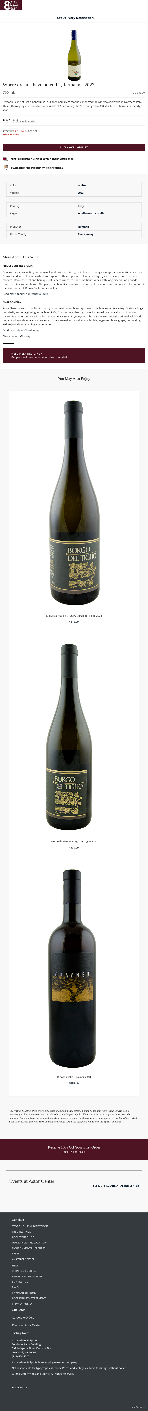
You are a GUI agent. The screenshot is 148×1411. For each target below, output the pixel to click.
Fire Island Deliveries (27, 1276)
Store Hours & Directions (30, 1226)
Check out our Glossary (17, 336)
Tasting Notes (20, 1333)
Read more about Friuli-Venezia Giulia (26, 294)
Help (15, 1265)
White (82, 185)
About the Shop (23, 1237)
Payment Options (24, 1292)
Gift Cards (18, 1310)
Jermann (83, 226)
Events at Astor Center (26, 1325)
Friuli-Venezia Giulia (91, 213)
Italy (81, 206)
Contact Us (20, 1282)
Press (15, 1253)
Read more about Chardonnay (21, 330)
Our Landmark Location (29, 1242)
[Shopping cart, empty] (140, 4)
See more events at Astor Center (116, 1185)
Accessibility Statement (29, 1298)
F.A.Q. (15, 1287)
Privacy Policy (22, 1303)
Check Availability (74, 147)
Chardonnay (86, 234)
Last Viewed (138, 1407)
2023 (81, 192)
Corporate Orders (23, 1317)
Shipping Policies (24, 1271)
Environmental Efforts (28, 1248)
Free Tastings (21, 1231)
